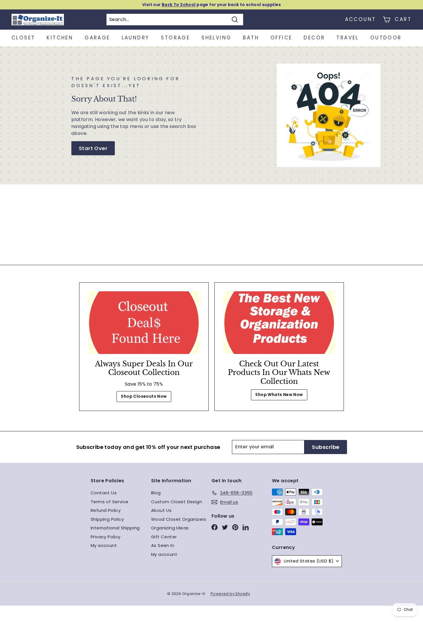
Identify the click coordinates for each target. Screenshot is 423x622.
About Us (161, 510)
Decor (314, 37)
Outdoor (386, 37)
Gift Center (164, 537)
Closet (23, 37)
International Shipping (115, 528)
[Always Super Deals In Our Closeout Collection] (144, 322)
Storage (175, 37)
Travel (347, 37)
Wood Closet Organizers (178, 519)
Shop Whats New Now (279, 394)
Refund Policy (106, 510)
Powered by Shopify (230, 593)
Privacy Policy (106, 537)
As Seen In (162, 545)
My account (104, 545)
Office (281, 37)
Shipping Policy (107, 519)
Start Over (93, 148)
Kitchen (60, 37)
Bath (251, 37)
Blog (156, 493)
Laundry (136, 37)
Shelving (216, 37)
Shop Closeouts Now (144, 396)
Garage (97, 37)
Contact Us (104, 493)
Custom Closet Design (176, 502)
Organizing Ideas (169, 528)
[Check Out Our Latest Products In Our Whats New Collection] (279, 322)
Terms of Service (109, 502)
